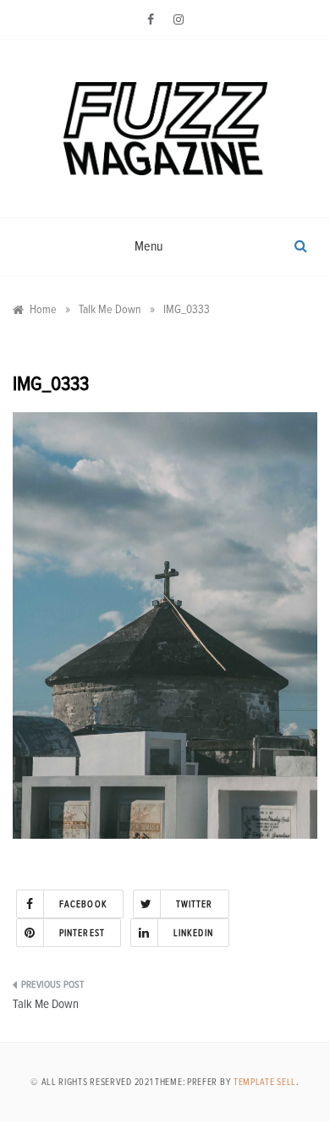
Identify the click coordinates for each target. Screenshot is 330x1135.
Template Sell (265, 1082)
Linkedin (193, 933)
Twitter (194, 904)
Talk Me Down (46, 1004)
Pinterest (82, 933)
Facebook (83, 904)
